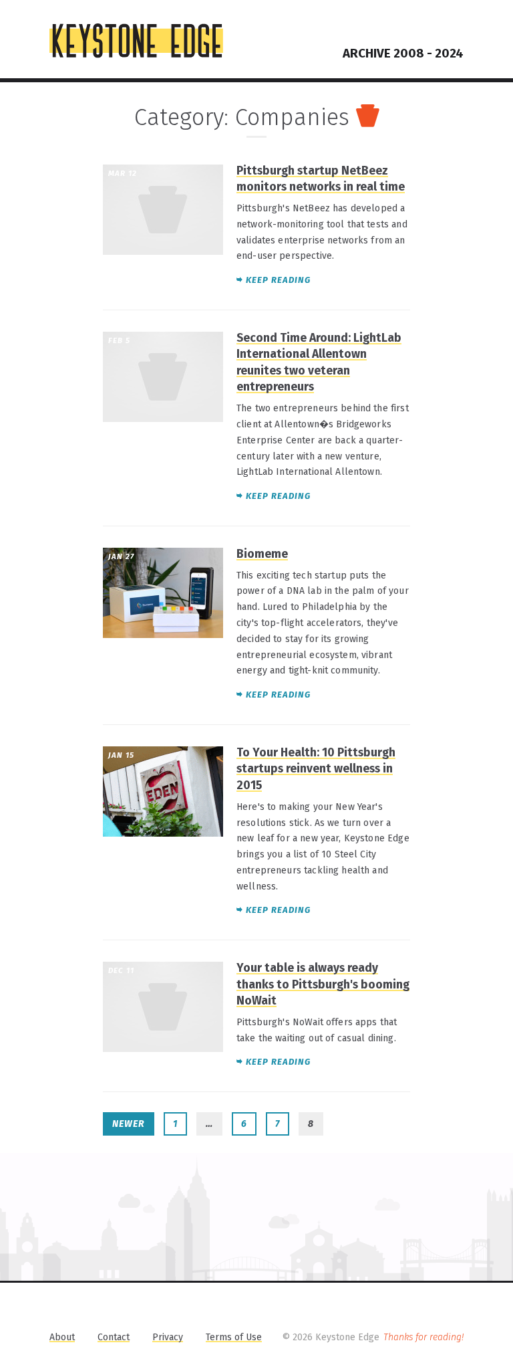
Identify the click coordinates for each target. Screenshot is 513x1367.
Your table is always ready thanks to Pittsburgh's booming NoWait (322, 984)
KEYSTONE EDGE (136, 40)
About (62, 1337)
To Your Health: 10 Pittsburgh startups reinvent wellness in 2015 (315, 769)
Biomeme (262, 554)
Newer (128, 1124)
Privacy (167, 1337)
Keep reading (278, 280)
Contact (114, 1337)
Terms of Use (234, 1337)
